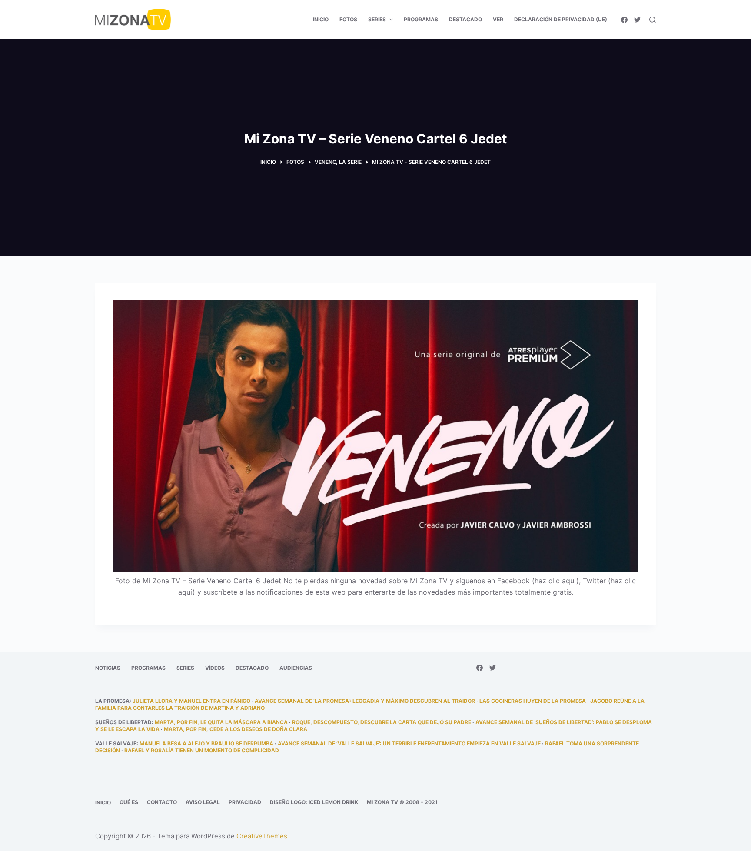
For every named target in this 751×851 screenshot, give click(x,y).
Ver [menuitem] (498, 19)
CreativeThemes (261, 836)
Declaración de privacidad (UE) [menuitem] (560, 19)
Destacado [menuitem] (465, 19)
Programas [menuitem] (421, 19)
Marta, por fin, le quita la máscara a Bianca (221, 722)
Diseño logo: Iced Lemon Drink (314, 802)
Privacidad (245, 802)
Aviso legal (203, 802)
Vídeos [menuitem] (215, 668)
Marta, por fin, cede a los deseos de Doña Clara (235, 729)
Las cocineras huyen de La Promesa (532, 701)
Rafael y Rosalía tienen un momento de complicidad (201, 750)
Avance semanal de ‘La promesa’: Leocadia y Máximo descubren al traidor (365, 701)
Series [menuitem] (377, 19)
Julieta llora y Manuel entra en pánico (191, 701)
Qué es (129, 802)
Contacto (162, 802)
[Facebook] (624, 20)
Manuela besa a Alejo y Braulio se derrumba (206, 743)
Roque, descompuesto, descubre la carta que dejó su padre (381, 722)
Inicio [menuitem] (321, 19)
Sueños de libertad (123, 722)
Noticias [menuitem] (107, 668)
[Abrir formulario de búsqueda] (652, 20)
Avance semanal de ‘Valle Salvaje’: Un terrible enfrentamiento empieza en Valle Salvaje (409, 743)
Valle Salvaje (115, 743)
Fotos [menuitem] (348, 19)
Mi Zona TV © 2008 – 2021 (402, 802)
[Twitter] (637, 20)
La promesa (112, 701)
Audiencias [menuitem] (295, 668)
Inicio (103, 802)
